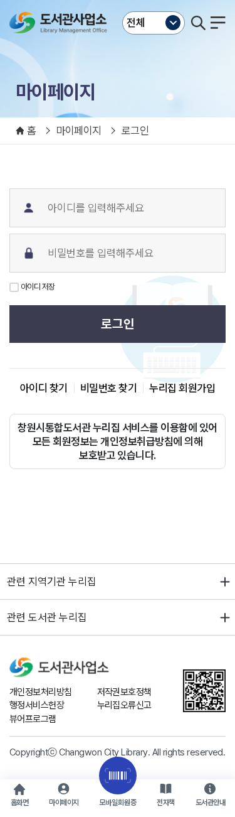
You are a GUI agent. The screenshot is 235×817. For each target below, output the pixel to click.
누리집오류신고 (124, 705)
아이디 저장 (38, 286)
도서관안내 (210, 802)
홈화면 (19, 802)
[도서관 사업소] (61, 22)
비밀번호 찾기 (108, 388)
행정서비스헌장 (36, 705)
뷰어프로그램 (32, 719)
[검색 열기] (198, 22)
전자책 (165, 802)
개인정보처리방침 (40, 692)
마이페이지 (63, 802)
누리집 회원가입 (182, 388)
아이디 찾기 (44, 388)
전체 (136, 22)
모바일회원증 (118, 802)
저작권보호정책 (124, 692)
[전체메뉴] (218, 22)
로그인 (118, 324)
